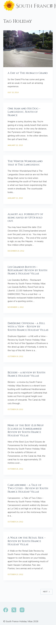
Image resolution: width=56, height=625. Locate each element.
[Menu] (51, 5)
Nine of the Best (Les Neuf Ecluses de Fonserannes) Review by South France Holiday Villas (26, 430)
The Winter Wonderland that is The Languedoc (25, 162)
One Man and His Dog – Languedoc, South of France (24, 112)
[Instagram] (22, 610)
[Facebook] (5, 610)
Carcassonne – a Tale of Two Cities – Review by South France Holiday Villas (28, 488)
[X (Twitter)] (13, 610)
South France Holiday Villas (19, 621)
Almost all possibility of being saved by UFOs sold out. (25, 217)
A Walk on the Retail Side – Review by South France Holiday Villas (27, 541)
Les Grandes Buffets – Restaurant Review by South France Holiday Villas (27, 270)
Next (45, 592)
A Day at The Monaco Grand (28, 73)
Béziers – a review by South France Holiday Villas (26, 374)
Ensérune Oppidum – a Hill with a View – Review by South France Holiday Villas (28, 327)
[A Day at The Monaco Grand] (28, 48)
